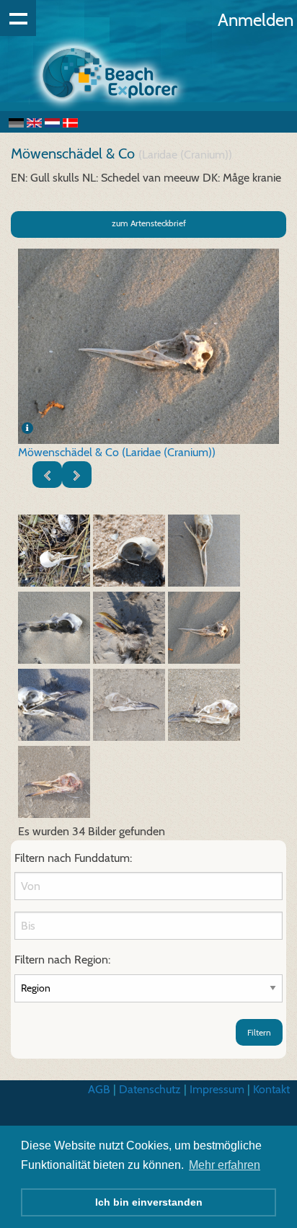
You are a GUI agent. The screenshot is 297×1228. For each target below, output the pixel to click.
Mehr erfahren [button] (224, 1165)
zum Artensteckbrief (149, 223)
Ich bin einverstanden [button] (149, 1202)
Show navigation (18, 18)
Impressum (217, 1089)
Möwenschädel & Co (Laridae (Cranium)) (117, 452)
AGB (99, 1089)
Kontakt (271, 1089)
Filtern (259, 1032)
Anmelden (255, 19)
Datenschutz (150, 1089)
